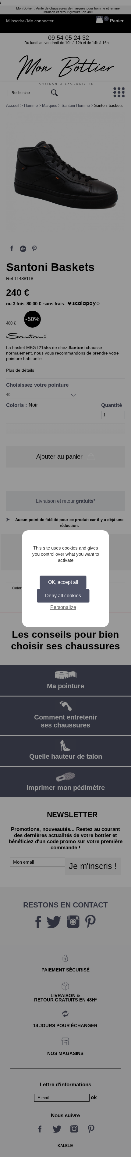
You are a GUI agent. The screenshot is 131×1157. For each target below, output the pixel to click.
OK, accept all (63, 582)
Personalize (63, 607)
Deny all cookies (63, 595)
